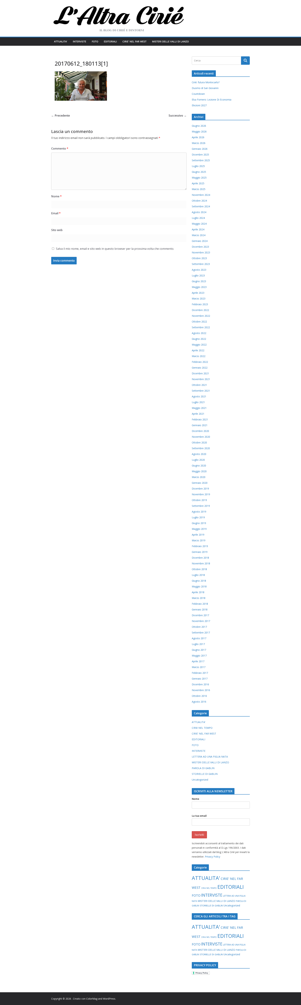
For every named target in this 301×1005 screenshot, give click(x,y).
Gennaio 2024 (199, 241)
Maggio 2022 (199, 344)
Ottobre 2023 (199, 258)
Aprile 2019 (198, 534)
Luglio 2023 (198, 275)
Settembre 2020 (201, 448)
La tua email (199, 815)
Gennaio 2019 (199, 552)
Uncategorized (200, 779)
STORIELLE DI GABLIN (205, 774)
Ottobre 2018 (199, 569)
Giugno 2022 (199, 338)
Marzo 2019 (198, 540)
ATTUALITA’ (60, 41)
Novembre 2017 (201, 621)
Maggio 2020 (199, 471)
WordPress (109, 998)
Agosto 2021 (199, 396)
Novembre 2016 (201, 690)
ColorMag (91, 998)
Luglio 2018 (198, 575)
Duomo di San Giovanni (205, 88)
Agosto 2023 (199, 269)
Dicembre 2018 (200, 557)
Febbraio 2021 (200, 419)
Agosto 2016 (199, 701)
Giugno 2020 (199, 465)
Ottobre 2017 (199, 626)
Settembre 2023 (201, 264)
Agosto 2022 (199, 333)
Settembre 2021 (201, 390)
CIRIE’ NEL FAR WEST (134, 41)
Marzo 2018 (198, 598)
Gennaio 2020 (199, 482)
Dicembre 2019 (200, 488)
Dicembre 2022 (200, 310)
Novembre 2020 (201, 436)
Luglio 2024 (198, 218)
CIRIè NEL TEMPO (202, 727)
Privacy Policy (212, 856)
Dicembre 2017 (200, 615)
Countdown (198, 93)
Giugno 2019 (199, 523)
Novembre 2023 (201, 252)
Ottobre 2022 (199, 321)
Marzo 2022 (198, 356)
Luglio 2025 (198, 166)
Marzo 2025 (198, 189)
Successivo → (178, 115)
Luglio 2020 (198, 459)
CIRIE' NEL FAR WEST (204, 733)
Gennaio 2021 (199, 425)
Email (56, 213)
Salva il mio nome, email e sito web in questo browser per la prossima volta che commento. (115, 249)
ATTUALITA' (199, 722)
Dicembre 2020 (200, 431)
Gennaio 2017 (199, 678)
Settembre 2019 (201, 505)
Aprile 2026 (198, 137)
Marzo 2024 (198, 235)
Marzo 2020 (198, 477)
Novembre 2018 (201, 563)
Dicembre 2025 (200, 154)
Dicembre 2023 (200, 246)
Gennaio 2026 (199, 148)
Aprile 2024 (198, 229)
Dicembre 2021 (200, 373)
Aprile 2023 (198, 292)
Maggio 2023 (199, 287)
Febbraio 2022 (200, 362)
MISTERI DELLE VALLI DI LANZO (170, 41)
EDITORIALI (110, 41)
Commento (59, 148)
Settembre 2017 (201, 632)
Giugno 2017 (199, 649)
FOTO (95, 41)
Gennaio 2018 (199, 609)
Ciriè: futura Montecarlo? (205, 82)
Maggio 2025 (199, 177)
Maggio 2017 (199, 655)
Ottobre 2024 (199, 200)
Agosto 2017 (199, 638)
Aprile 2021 (198, 413)
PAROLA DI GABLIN (203, 768)
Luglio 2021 (198, 402)
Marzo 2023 (198, 298)
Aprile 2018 (198, 592)
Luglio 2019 (198, 517)
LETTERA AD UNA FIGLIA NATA (210, 756)
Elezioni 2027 (199, 105)
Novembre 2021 (201, 379)
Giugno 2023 (199, 281)
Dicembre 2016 (200, 684)
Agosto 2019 (199, 511)
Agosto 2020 (199, 454)
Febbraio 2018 (200, 603)
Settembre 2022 (201, 327)
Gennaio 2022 (199, 367)
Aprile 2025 (198, 183)
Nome (56, 196)
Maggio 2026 (199, 131)
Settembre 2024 (201, 206)
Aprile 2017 (198, 661)
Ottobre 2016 (199, 696)
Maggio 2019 (199, 529)
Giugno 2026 (199, 125)
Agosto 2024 (199, 212)
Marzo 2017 (198, 667)
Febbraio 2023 (200, 304)
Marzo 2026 (198, 143)
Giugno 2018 (199, 580)
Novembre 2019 (201, 494)
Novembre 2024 (201, 194)
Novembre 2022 (201, 315)
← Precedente (60, 115)
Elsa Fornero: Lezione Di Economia (211, 99)
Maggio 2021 (199, 408)
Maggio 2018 (199, 586)
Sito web (57, 230)
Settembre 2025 (201, 160)
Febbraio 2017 (200, 672)
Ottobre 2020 (199, 442)
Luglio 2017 (198, 644)
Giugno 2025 (199, 171)
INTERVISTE (79, 41)
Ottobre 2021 (199, 385)
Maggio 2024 (199, 223)
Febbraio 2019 (200, 546)
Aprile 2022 (198, 350)
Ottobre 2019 (199, 500)
